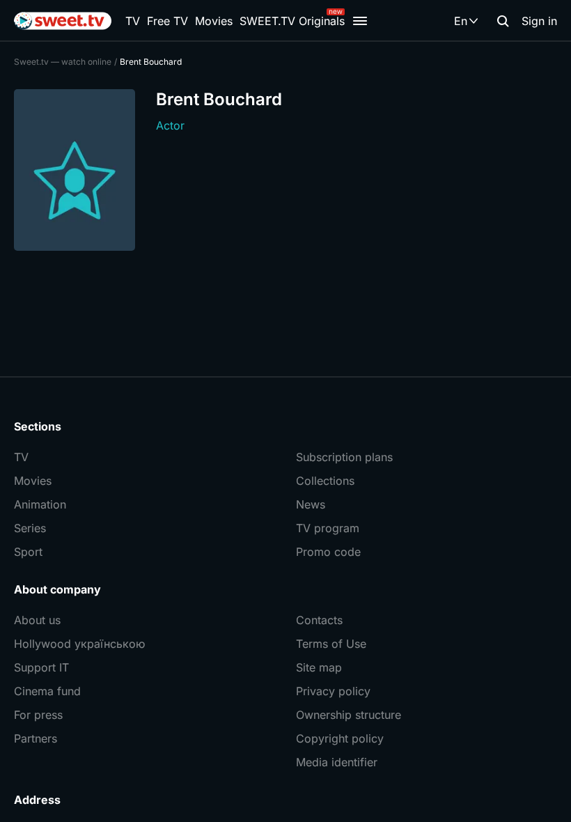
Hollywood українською (79, 644)
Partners (35, 738)
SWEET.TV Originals (292, 21)
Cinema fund (47, 691)
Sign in (539, 21)
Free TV (167, 21)
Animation (40, 504)
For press (38, 715)
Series (30, 528)
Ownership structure (348, 715)
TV (132, 21)
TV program (327, 528)
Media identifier (336, 762)
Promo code (328, 552)
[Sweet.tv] (62, 21)
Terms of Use (331, 644)
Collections (325, 481)
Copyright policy (340, 738)
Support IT (41, 667)
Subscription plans (344, 457)
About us (37, 620)
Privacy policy (333, 691)
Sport (28, 552)
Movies (214, 21)
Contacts (319, 620)
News (310, 504)
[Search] (502, 21)
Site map (319, 667)
